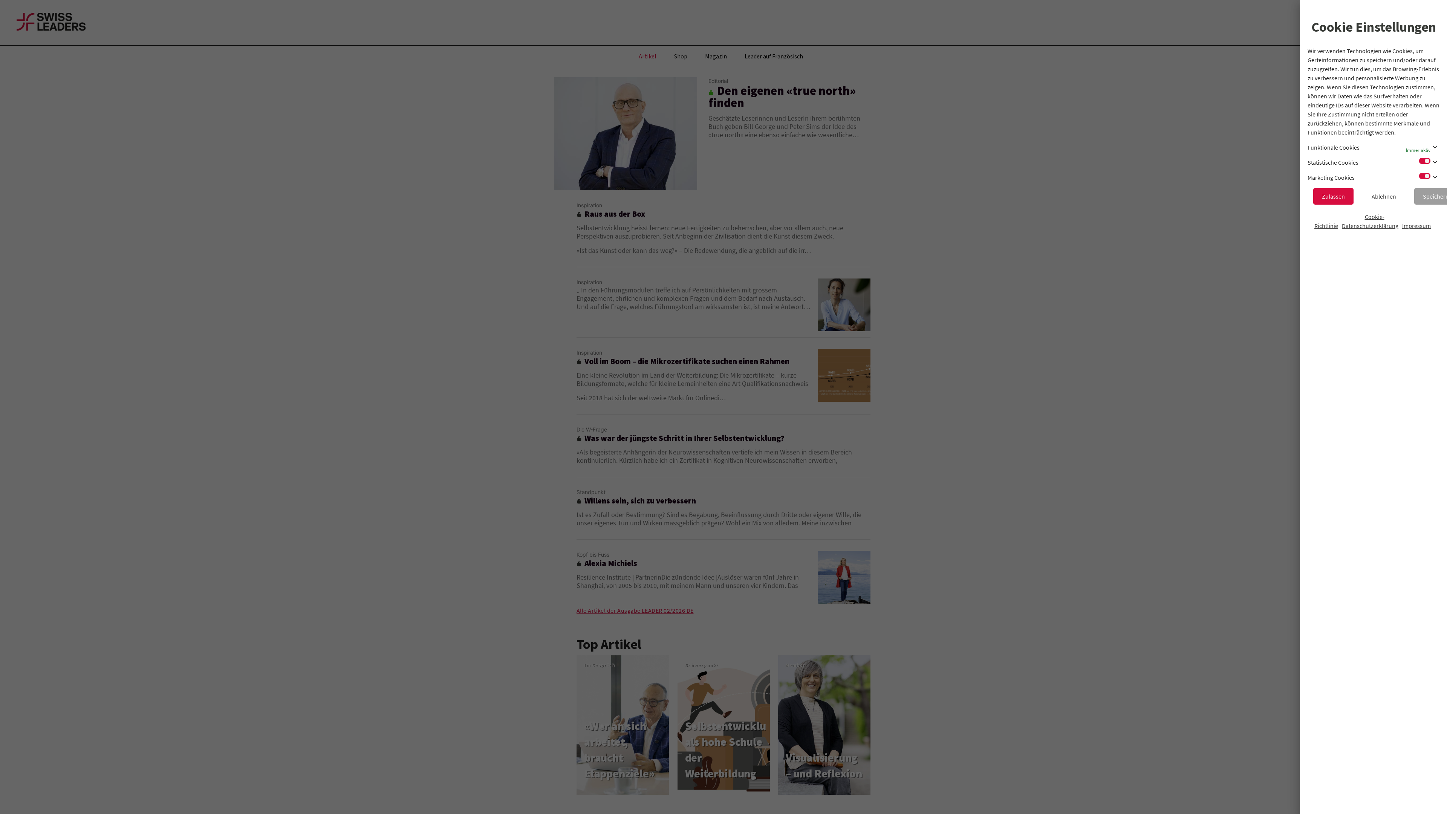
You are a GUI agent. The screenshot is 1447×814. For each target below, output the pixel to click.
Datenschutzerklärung (1370, 226)
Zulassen (1333, 196)
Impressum (1416, 226)
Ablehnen (1384, 196)
